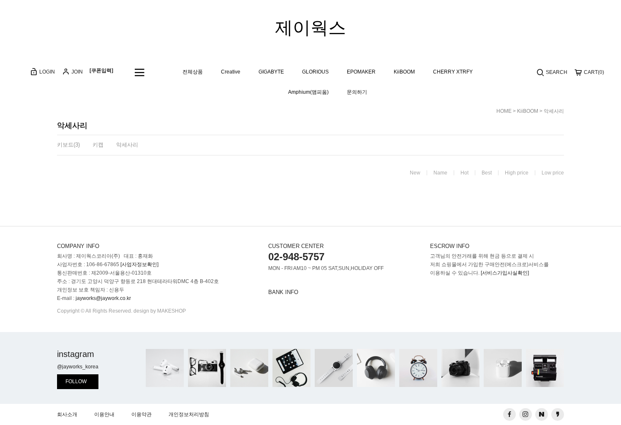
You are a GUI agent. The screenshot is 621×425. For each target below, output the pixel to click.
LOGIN (46, 72)
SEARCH (556, 72)
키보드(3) (68, 145)
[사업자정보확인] (139, 264)
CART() (593, 72)
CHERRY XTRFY (453, 72)
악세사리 (554, 111)
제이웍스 (310, 28)
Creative (230, 72)
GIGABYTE (271, 72)
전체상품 (192, 72)
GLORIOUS (315, 72)
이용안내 (104, 414)
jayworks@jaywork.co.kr (103, 298)
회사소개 (67, 414)
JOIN (76, 72)
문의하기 (357, 92)
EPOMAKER (361, 72)
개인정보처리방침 (189, 414)
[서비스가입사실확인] (505, 273)
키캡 (98, 145)
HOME (504, 111)
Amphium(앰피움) (308, 92)
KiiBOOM (404, 72)
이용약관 (141, 414)
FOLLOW (76, 381)
